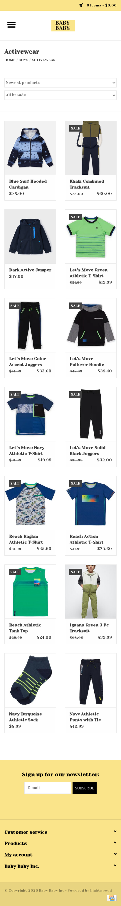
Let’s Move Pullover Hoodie (87, 361)
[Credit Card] (111, 898)
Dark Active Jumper (30, 270)
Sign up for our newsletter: (60, 774)
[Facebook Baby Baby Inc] (55, 806)
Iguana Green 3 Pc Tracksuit (89, 628)
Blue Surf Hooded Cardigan (28, 184)
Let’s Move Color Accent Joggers (27, 361)
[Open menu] (11, 24)
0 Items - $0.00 (101, 5)
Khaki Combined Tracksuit (87, 184)
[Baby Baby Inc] (72, 25)
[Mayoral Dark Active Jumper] (30, 236)
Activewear (43, 60)
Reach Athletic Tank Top (25, 628)
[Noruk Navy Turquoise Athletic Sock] (30, 680)
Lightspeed (101, 890)
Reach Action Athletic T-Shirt (87, 539)
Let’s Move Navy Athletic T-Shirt (26, 450)
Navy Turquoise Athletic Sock (25, 717)
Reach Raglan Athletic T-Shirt (26, 539)
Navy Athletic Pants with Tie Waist (85, 717)
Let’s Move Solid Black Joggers (87, 450)
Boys (23, 60)
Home (10, 60)
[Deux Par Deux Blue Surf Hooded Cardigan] (30, 148)
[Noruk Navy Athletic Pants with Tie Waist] (91, 680)
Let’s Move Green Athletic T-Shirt (88, 273)
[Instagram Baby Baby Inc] (65, 806)
